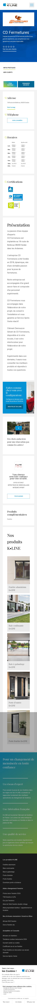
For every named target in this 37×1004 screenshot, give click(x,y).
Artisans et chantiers (10, 936)
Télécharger (18, 496)
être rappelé (10, 84)
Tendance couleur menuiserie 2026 (15, 939)
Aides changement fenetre (13, 888)
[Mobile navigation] (31, 4)
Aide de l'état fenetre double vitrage (15, 904)
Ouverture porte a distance (12, 882)
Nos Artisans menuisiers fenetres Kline (17, 916)
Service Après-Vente (10, 956)
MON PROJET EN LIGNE (14, 406)
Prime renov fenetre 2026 (12, 893)
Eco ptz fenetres (8, 901)
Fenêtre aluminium (9, 865)
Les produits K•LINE (10, 860)
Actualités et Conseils (11, 931)
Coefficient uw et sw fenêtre (12, 946)
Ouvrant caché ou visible (11, 943)
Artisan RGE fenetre (9, 921)
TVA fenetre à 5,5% (9, 897)
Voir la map (11, 107)
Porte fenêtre (7, 879)
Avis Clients (7, 72)
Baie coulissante (8, 868)
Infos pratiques (9, 68)
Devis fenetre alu (9, 925)
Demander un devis (26, 84)
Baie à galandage (9, 872)
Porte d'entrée (8, 875)
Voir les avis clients (9, 49)
